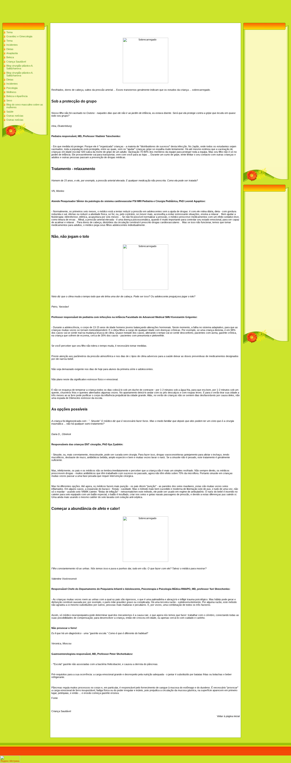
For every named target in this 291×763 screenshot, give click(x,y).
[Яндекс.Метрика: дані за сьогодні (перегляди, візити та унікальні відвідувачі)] (10, 759)
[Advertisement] (83, 10)
